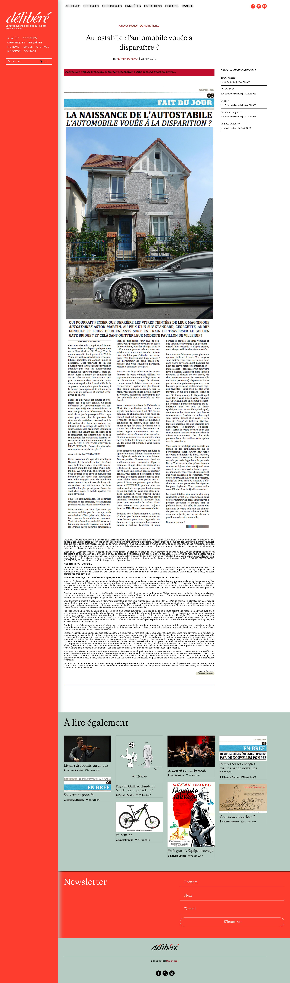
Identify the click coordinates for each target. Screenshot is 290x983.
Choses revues (128, 26)
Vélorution (124, 835)
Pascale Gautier (126, 795)
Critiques (30, 39)
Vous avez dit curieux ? (237, 817)
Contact (30, 52)
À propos (14, 52)
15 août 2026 (227, 89)
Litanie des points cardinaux (86, 765)
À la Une (13, 39)
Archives (42, 47)
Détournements (149, 26)
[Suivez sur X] (258, 6)
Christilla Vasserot (230, 822)
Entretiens (153, 6)
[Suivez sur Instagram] (264, 6)
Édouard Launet (178, 856)
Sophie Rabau (177, 776)
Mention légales (172, 961)
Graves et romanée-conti (187, 770)
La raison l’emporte (231, 112)
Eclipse (225, 101)
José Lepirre (230, 128)
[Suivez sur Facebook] (253, 6)
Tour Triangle (228, 78)
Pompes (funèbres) (230, 124)
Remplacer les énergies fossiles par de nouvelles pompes (238, 768)
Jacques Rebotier (74, 771)
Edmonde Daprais (233, 94)
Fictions (13, 47)
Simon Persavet (128, 58)
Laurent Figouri (125, 840)
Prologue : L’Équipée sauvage (190, 851)
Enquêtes (35, 43)
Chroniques (16, 43)
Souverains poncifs (78, 795)
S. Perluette (230, 82)
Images (28, 47)
